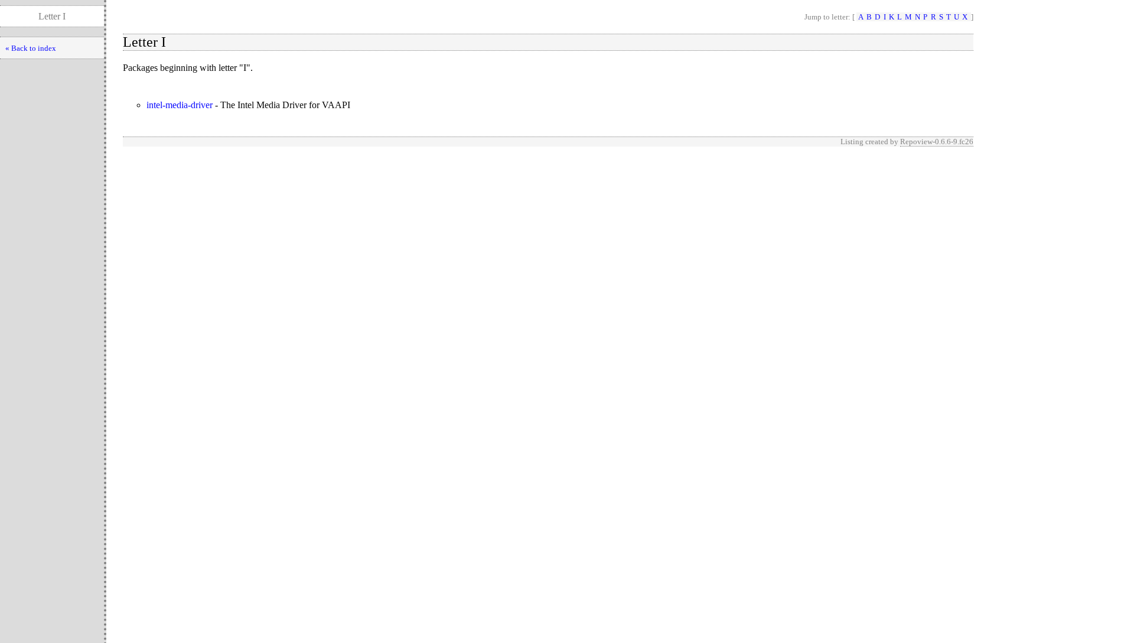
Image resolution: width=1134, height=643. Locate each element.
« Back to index (30, 48)
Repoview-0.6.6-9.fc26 (936, 141)
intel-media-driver (179, 105)
